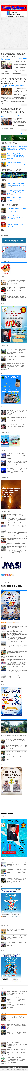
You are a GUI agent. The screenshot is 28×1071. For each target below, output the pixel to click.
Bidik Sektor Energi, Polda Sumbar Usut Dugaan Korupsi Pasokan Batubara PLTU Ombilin (17, 412)
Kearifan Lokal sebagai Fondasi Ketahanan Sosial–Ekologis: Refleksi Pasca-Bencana (16, 199)
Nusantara (21, 85)
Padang (2, 86)
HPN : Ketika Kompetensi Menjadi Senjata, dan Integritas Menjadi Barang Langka (16, 192)
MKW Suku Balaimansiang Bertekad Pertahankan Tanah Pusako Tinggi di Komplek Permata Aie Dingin (17, 515)
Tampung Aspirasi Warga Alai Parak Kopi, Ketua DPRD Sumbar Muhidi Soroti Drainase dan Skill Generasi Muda (16, 747)
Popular (3, 622)
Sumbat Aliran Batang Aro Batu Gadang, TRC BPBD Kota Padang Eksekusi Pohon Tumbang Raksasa (16, 758)
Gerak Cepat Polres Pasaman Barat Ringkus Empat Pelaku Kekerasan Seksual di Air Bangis (16, 217)
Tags (9, 622)
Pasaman (18, 58)
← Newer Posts (5, 133)
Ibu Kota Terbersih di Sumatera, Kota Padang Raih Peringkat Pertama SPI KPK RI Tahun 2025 (16, 282)
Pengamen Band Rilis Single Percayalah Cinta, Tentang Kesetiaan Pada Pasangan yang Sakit (16, 999)
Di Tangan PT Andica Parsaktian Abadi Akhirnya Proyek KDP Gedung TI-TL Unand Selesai (16, 643)
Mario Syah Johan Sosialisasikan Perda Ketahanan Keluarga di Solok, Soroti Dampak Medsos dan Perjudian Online (17, 148)
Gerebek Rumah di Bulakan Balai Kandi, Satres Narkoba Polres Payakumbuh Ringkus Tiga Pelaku (17, 224)
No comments (7, 59)
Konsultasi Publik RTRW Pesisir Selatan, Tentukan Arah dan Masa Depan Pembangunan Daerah (16, 668)
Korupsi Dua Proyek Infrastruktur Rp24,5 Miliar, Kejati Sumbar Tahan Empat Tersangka (17, 426)
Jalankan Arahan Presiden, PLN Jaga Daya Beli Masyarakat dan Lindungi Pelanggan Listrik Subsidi (16, 880)
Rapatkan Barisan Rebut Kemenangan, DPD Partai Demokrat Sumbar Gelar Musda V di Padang (17, 463)
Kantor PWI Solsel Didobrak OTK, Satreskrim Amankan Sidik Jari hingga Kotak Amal (16, 164)
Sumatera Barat (7, 86)
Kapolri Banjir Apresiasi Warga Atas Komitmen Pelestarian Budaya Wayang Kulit (17, 1026)
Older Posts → (24, 133)
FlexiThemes (8, 1069)
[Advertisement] (14, 33)
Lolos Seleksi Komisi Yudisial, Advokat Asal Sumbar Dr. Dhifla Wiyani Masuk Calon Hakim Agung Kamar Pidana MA (17, 626)
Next (26, 536)
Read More (24, 75)
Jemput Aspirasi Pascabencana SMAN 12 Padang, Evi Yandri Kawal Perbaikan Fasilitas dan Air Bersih (17, 358)
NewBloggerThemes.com (21, 1069)
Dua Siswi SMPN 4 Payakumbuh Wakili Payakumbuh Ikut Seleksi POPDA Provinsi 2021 (17, 944)
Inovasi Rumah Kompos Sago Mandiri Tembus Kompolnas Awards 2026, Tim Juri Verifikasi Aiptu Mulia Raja (16, 210)
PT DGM (24, 1067)
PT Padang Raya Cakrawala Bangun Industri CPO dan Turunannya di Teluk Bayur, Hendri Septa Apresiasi (16, 548)
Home (14, 133)
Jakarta (17, 85)
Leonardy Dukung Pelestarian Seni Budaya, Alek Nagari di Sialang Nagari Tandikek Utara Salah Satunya (16, 1032)
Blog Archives (15, 622)
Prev (1, 536)
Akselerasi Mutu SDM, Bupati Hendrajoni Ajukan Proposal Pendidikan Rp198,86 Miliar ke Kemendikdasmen (17, 1044)
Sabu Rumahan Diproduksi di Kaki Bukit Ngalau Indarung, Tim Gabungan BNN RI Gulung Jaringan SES (17, 419)
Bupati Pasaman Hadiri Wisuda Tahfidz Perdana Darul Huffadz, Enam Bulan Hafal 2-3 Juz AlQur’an (13, 54)
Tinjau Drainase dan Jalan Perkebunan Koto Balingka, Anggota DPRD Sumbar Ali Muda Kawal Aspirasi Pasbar (17, 351)
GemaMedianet (13, 1067)
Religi (21, 58)
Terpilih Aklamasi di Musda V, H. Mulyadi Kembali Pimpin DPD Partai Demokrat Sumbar (17, 455)
